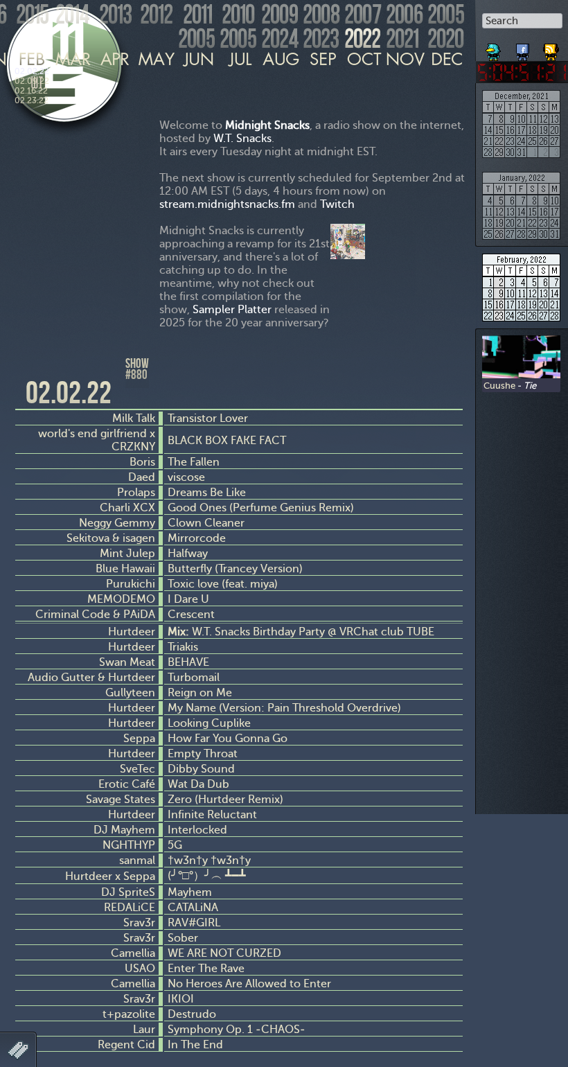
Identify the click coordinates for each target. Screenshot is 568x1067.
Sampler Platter (232, 309)
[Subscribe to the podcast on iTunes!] (552, 47)
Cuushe (499, 385)
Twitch (337, 204)
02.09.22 (32, 81)
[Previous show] (27, 369)
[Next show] (450, 380)
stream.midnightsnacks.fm (227, 204)
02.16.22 (31, 91)
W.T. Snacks (242, 138)
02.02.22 (32, 71)
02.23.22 (31, 100)
